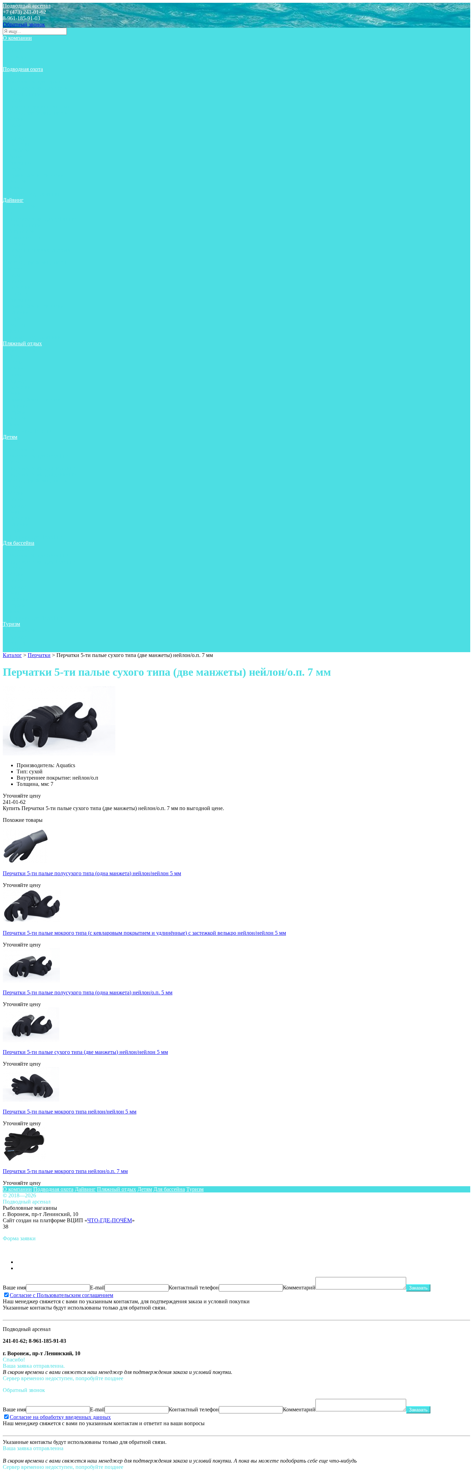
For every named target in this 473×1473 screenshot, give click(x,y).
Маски (16, 119)
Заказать (418, 1287)
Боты (14, 212)
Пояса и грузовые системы (39, 106)
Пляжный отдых (22, 343)
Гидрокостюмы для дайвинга (42, 219)
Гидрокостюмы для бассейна (41, 468)
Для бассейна (18, 543)
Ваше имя (14, 1287)
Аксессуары (22, 75)
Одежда (17, 138)
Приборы (19, 150)
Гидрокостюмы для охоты (38, 88)
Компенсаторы (25, 237)
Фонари (17, 181)
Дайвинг (13, 200)
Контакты (19, 63)
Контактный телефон (194, 1287)
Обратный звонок (24, 24)
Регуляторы (21, 231)
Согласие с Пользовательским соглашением (61, 1295)
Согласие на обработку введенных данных (60, 1417)
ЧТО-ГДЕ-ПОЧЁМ (109, 1220)
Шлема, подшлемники (34, 194)
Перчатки (19, 144)
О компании (17, 38)
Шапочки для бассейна (35, 537)
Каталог (12, 655)
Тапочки (18, 312)
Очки (14, 393)
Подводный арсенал (27, 6)
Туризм (11, 624)
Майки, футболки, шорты (38, 113)
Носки (15, 131)
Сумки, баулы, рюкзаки (35, 175)
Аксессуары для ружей (35, 82)
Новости (18, 50)
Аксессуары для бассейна (38, 456)
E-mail (97, 1287)
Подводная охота (23, 69)
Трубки (16, 169)
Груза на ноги (24, 94)
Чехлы (15, 187)
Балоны (17, 244)
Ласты (15, 100)
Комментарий (299, 1287)
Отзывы (17, 57)
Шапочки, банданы (31, 431)
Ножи (15, 125)
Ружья (15, 156)
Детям (10, 437)
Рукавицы (20, 163)
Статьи (16, 44)
